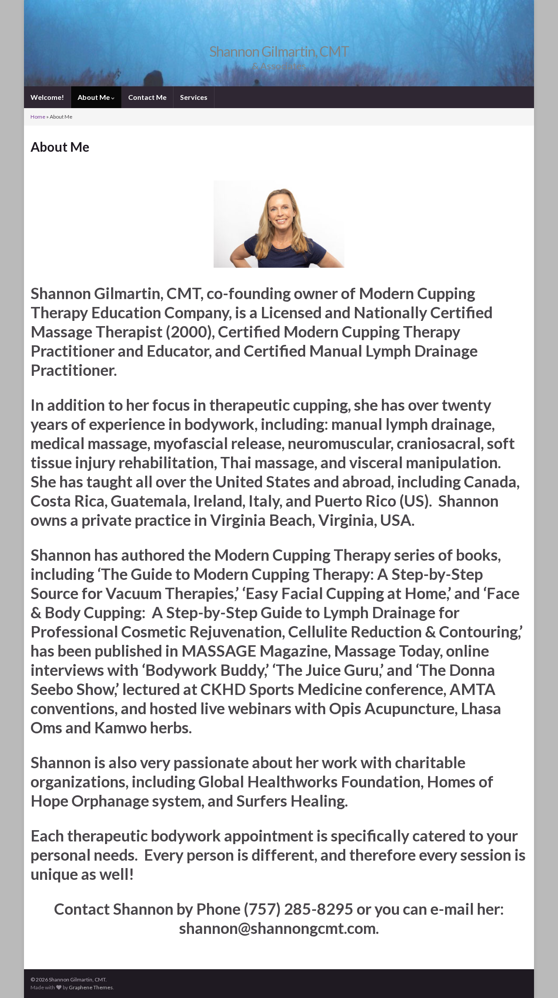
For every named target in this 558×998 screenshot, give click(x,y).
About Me (94, 97)
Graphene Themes (91, 987)
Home (38, 116)
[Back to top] (538, 978)
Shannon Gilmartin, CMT (279, 51)
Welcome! (47, 97)
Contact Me (147, 97)
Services (194, 97)
